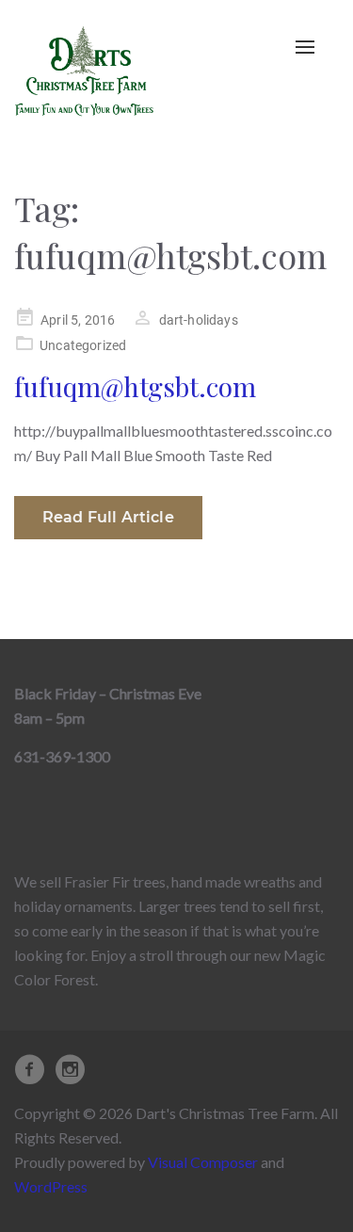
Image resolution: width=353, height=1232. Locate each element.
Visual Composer (203, 1162)
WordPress (51, 1186)
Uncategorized (83, 345)
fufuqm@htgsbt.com (135, 386)
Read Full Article (108, 517)
